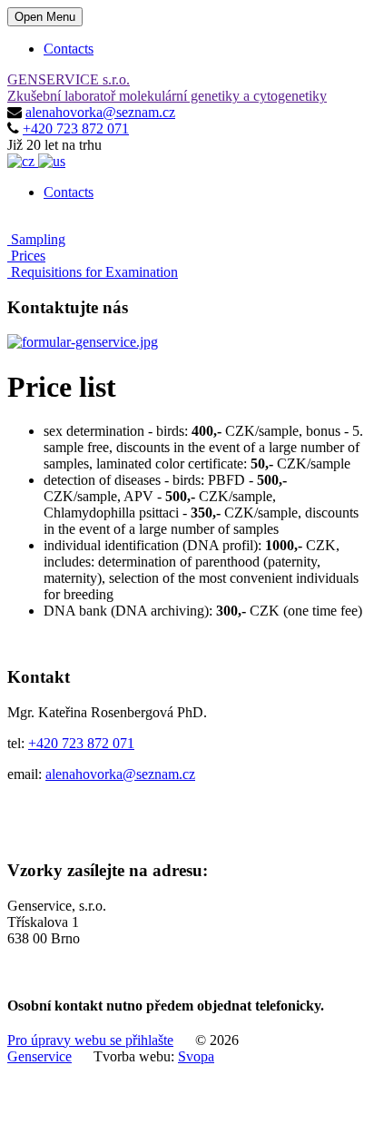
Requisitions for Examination (92, 272)
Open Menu (45, 17)
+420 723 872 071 (76, 128)
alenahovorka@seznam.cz (100, 112)
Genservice (39, 1056)
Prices (26, 255)
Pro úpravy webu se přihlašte (90, 1040)
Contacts (69, 48)
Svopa (196, 1056)
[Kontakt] (82, 342)
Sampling (36, 239)
